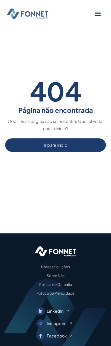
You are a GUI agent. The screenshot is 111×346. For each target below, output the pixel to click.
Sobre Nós (56, 275)
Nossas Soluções (55, 267)
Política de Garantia (55, 284)
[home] (36, 13)
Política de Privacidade (55, 293)
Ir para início (55, 145)
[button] (98, 14)
